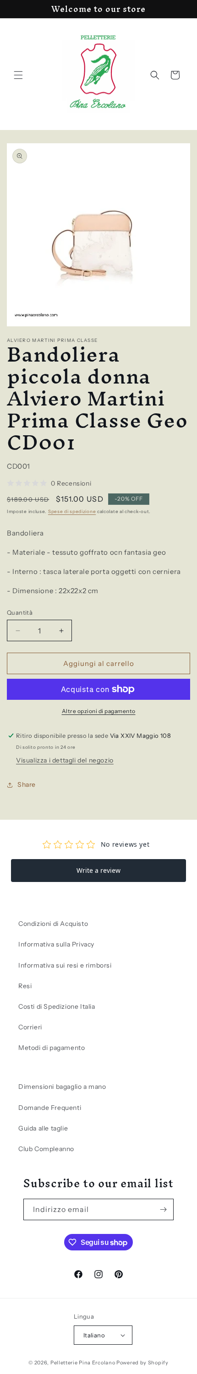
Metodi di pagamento (51, 1048)
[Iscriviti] (163, 1209)
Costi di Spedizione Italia (56, 1006)
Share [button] (26, 784)
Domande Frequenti (49, 1108)
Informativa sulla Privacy (56, 944)
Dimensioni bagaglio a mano (62, 1086)
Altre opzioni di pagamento (99, 711)
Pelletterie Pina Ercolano (82, 1362)
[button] (18, 75)
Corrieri (30, 1027)
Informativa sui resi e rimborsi (65, 965)
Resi (25, 986)
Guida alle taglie (43, 1128)
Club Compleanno (46, 1149)
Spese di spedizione (72, 511)
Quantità (20, 612)
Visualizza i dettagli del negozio (65, 760)
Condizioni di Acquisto (53, 924)
